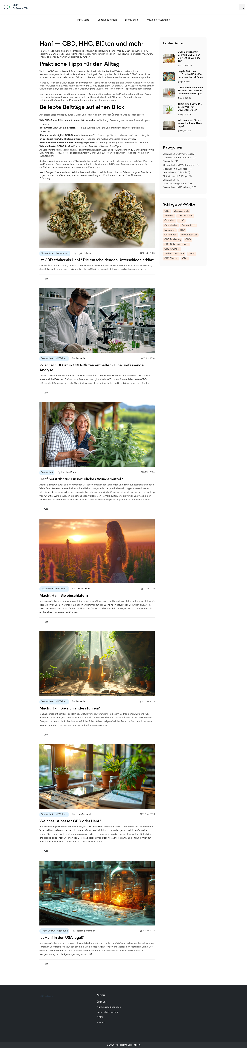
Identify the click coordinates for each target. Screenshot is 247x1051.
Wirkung (168, 216)
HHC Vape (83, 20)
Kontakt (101, 1023)
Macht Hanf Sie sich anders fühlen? (69, 708)
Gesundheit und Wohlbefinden (181, 165)
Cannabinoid (189, 225)
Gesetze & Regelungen (177, 184)
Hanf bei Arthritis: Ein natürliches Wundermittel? (81, 479)
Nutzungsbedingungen (109, 1007)
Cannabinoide (181, 211)
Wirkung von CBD (174, 254)
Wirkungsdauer (189, 235)
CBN (185, 258)
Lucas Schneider (84, 814)
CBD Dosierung (172, 240)
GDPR (100, 1017)
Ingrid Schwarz (85, 253)
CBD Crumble (172, 249)
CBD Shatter (171, 258)
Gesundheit (47, 472)
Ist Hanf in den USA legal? (61, 938)
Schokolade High (107, 20)
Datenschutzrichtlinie (108, 1012)
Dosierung (169, 230)
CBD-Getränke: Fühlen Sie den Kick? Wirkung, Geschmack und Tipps (190, 91)
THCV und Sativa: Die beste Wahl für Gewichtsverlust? (190, 107)
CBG (188, 240)
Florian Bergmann (85, 931)
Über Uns (101, 1002)
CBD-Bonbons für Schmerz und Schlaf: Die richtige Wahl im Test (189, 56)
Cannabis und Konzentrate (55, 253)
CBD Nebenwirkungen (176, 244)
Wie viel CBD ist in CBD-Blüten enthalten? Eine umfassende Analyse (91, 368)
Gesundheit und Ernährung (179, 188)
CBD (167, 211)
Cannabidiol (170, 225)
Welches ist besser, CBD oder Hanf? (70, 821)
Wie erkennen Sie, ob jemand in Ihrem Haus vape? (190, 123)
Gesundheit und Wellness (54, 359)
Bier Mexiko (132, 20)
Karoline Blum (68, 472)
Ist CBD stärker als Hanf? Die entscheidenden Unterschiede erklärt (96, 260)
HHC (181, 221)
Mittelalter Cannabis (158, 20)
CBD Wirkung (185, 216)
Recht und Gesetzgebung (54, 931)
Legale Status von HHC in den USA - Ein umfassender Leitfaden (190, 74)
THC (182, 230)
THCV (191, 254)
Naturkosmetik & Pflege (177, 176)
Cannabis (170, 162)
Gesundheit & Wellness (177, 169)
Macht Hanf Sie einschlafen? (63, 596)
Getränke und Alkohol (176, 173)
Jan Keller (80, 359)
